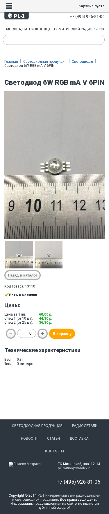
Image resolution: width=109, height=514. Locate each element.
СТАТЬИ (53, 438)
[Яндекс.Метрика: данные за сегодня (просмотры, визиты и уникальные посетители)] (25, 464)
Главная (11, 62)
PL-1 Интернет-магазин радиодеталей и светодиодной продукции (56, 497)
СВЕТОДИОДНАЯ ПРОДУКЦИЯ (37, 426)
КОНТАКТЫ (54, 451)
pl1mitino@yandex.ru (75, 468)
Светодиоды (82, 62)
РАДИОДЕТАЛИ (84, 426)
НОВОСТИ (29, 438)
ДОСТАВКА (78, 438)
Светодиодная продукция (45, 62)
